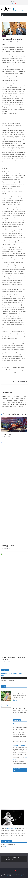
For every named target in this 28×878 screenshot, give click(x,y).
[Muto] (21, 678)
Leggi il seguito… (19, 714)
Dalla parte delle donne (19, 381)
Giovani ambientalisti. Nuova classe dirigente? (13, 658)
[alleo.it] (2, 14)
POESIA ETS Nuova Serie (11, 828)
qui (6, 846)
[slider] (24, 678)
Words (4, 35)
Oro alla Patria (6, 378)
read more (19, 738)
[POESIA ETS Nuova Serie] (12, 810)
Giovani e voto (6, 434)
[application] (14, 678)
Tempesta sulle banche (19, 745)
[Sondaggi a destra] (14, 442)
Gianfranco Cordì (14, 41)
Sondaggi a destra (8, 546)
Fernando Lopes (5, 705)
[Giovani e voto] (14, 418)
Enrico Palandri (5, 690)
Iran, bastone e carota (19, 723)
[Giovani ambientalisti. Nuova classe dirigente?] (14, 554)
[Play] (3, 678)
